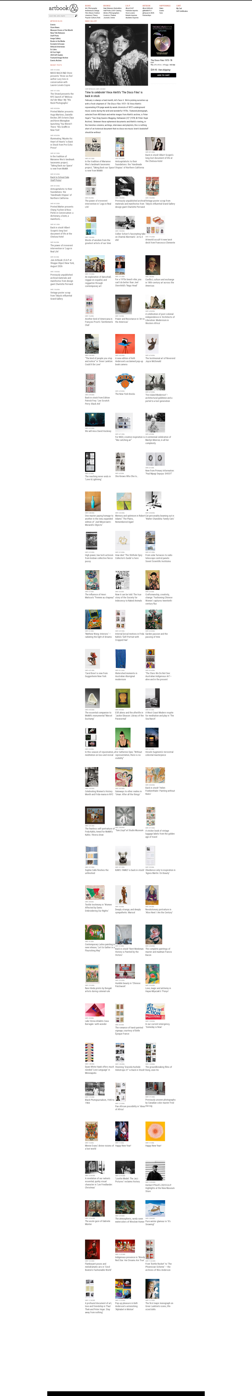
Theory (95, 15)
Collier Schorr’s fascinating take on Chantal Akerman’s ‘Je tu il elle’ (130, 236)
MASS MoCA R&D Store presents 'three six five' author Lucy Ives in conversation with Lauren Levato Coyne (61, 79)
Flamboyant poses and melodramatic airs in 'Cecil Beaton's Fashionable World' (98, 1266)
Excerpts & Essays (57, 44)
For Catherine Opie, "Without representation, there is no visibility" (128, 755)
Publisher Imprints (132, 11)
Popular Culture (90, 18)
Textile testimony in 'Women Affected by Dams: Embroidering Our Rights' (98, 907)
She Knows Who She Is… (126, 476)
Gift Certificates (182, 11)
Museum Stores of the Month (61, 30)
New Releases (108, 8)
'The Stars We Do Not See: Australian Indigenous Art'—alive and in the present (158, 676)
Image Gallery (55, 38)
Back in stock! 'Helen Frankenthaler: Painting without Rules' (160, 790)
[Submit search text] (76, 16)
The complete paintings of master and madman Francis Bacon (158, 951)
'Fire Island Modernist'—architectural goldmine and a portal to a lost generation (158, 397)
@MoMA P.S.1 (147, 11)
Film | (87, 13)
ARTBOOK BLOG (56, 21)
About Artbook (148, 8)
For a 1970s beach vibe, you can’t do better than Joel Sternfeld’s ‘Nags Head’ (128, 282)
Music (91, 13)
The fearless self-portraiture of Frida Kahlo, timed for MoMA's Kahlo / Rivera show (100, 831)
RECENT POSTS (56, 65)
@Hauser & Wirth (148, 13)
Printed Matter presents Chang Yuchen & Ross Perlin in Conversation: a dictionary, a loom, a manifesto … (61, 212)
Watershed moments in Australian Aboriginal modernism (126, 676)
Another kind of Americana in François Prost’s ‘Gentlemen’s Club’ (99, 321)
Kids (98, 18)
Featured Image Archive (59, 58)
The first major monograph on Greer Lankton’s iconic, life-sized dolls (159, 1306)
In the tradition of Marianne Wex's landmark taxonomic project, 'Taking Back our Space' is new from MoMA (62, 162)
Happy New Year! (123, 1145)
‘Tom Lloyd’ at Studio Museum (129, 830)
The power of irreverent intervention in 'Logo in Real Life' (61, 248)
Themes (113, 15)
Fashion (97, 13)
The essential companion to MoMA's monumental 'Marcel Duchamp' (98, 715)
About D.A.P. (130, 8)
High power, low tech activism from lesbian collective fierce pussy (99, 558)
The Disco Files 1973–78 (161, 60)
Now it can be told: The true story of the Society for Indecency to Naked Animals (128, 597)
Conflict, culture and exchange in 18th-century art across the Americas (159, 282)
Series (113, 18)
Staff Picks (107, 11)
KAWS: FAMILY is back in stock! (129, 870)
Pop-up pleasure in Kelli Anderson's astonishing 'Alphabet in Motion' (126, 1306)
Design (97, 11)
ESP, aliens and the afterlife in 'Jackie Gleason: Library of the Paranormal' (129, 715)
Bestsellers (118, 8)
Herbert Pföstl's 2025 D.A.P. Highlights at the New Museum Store (160, 1188)
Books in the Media (57, 41)
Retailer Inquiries (131, 15)
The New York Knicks (125, 394)
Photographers (114, 13)
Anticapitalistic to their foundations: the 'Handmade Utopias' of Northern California (129, 164)
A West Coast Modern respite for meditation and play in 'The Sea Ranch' (159, 715)
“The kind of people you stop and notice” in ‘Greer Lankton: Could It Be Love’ (99, 361)
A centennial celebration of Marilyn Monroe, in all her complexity (158, 440)
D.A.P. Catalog (116, 11)
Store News (54, 27)
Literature (88, 15)
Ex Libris (53, 49)
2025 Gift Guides (56, 55)
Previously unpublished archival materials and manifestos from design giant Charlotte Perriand (130, 203)
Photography (92, 8)
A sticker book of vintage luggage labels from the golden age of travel (160, 833)
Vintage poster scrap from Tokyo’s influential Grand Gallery (61, 295)
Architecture (89, 11)
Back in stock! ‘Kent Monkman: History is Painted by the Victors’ (129, 951)
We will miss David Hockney (98, 431)
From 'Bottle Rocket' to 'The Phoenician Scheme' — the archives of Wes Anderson (158, 1266)
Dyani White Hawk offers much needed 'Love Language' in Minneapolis (99, 1069)
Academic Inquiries (132, 18)
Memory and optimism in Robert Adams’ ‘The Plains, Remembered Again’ (130, 518)
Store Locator (130, 13)
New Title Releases (57, 33)
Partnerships (147, 15)
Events (161, 11)
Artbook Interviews (57, 47)
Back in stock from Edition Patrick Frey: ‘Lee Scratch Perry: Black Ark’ (97, 400)
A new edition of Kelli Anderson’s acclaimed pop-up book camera (129, 361)
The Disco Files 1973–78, (118, 103)
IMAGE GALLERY (91, 21)
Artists (105, 13)
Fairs (161, 13)
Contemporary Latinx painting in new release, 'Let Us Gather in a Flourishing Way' (100, 947)
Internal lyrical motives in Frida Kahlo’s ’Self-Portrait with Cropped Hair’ (129, 636)
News (161, 8)
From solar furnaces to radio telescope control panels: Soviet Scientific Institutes (158, 558)
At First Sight (55, 52)
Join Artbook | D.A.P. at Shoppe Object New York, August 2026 (62, 263)
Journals (106, 18)
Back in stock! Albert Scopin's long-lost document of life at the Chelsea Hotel (159, 158)
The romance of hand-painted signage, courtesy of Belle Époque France (129, 1030)
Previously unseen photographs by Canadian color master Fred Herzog (160, 1102)
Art (86, 8)
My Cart (179, 8)
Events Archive (56, 60)
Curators (106, 15)
